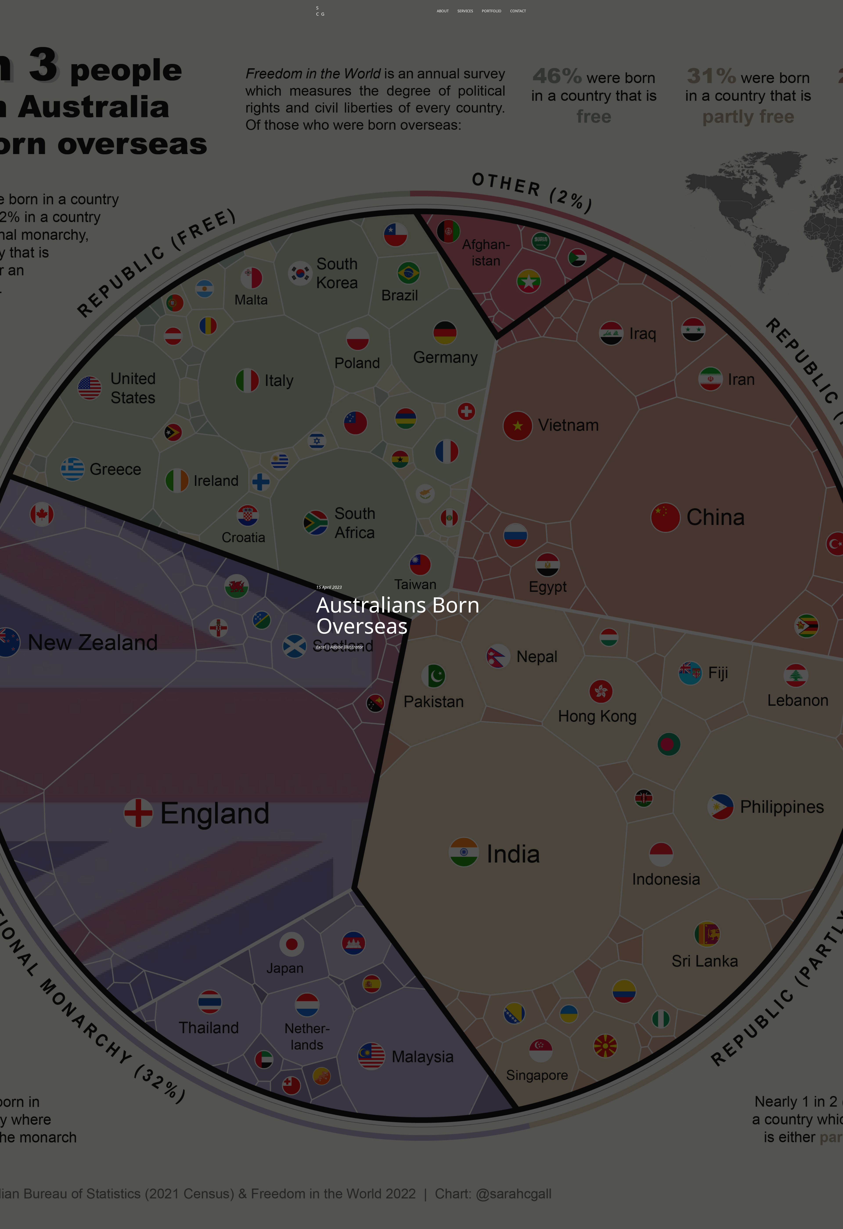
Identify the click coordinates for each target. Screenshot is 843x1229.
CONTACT (518, 11)
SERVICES (465, 11)
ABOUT (443, 11)
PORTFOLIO (491, 11)
